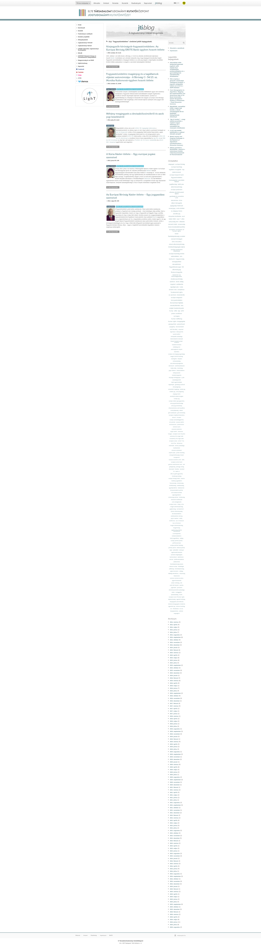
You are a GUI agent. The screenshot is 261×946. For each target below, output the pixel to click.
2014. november (175, 642)
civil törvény (174, 329)
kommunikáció (173, 557)
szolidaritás (179, 284)
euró (183, 216)
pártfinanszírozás (177, 543)
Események (81, 27)
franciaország (173, 483)
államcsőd (171, 469)
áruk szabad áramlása (176, 492)
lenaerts (183, 478)
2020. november (175, 782)
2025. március (174, 891)
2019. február (174, 739)
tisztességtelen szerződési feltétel (176, 180)
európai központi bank (177, 175)
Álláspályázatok (83, 39)
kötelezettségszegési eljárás (176, 247)
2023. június (173, 851)
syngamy (172, 326)
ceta (182, 305)
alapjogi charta (176, 394)
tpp (179, 310)
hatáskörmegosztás (176, 375)
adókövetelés (176, 561)
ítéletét (112, 58)
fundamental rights (176, 292)
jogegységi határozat (176, 205)
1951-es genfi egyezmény (176, 473)
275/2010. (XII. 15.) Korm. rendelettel (145, 140)
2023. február (174, 841)
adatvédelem (175, 256)
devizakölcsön (176, 264)
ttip (183, 169)
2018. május (173, 721)
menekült (182, 469)
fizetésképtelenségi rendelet (176, 236)
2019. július (173, 749)
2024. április (173, 866)
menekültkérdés (175, 305)
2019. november (175, 757)
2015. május (173, 658)
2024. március (174, 863)
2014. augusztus (175, 635)
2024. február (174, 861)
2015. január (174, 647)
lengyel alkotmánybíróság (176, 506)
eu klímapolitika (177, 533)
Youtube (80, 72)
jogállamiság (173, 184)
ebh (181, 582)
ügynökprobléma (173, 487)
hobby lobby (173, 368)
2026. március (174, 914)
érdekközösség (180, 485)
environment (180, 326)
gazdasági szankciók (180, 384)
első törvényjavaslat (121, 132)
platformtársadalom (179, 559)
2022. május (173, 823)
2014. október (174, 640)
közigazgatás (181, 321)
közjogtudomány (174, 611)
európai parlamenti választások (176, 250)
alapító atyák (172, 452)
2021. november (175, 810)
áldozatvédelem (180, 370)
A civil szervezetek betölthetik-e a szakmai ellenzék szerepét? (177, 132)
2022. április (173, 820)
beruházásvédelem (176, 513)
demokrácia (174, 200)
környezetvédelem (176, 300)
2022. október (174, 833)
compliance (180, 289)
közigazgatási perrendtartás (176, 601)
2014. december (175, 645)
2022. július (173, 828)
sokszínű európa (173, 566)
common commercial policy (176, 578)
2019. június (173, 746)
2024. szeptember (175, 876)
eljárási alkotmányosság (176, 511)
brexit (176, 233)
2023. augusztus (175, 853)
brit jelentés (172, 422)
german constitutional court (175, 464)
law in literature (180, 520)
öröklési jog (172, 391)
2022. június (173, 825)
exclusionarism (172, 424)
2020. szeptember (175, 780)
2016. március (174, 680)
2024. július (173, 871)
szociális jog (176, 213)
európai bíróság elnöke (174, 478)
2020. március (174, 764)
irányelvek (180, 329)
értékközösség (172, 485)
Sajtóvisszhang (82, 63)
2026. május (173, 919)
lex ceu (181, 608)
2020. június (173, 772)
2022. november (175, 835)
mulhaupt (181, 550)
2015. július (173, 663)
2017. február (174, 703)
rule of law (173, 443)
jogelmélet (173, 587)
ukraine (174, 417)
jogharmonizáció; (174, 571)
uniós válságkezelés (176, 502)
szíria (182, 504)
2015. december (175, 673)
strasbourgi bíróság (176, 279)
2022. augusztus (175, 830)
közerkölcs (176, 351)
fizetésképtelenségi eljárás (176, 564)
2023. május (173, 848)
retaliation (180, 431)
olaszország (182, 573)
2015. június (173, 660)
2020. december (175, 785)
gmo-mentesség (181, 412)
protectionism (180, 424)
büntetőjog (180, 368)
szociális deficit (176, 334)
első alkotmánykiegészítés (176, 363)
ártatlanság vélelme (173, 497)
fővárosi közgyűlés (176, 272)
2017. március (174, 706)
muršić (180, 594)
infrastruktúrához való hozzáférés (177, 408)
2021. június (173, 797)
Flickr (80, 75)
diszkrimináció (176, 172)
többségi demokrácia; (173, 573)
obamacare (171, 365)
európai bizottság (176, 167)
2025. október (174, 907)
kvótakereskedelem (176, 536)
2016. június (173, 688)
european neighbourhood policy (176, 415)
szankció (172, 281)
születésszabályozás (180, 365)
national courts (176, 426)
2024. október (174, 879)
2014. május (173, 627)
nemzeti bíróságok (176, 239)
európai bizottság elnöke (176, 253)
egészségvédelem (176, 495)
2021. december (175, 813)
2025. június (173, 899)
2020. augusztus (175, 777)
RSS (111, 935)
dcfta (183, 459)
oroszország (181, 224)
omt (184, 464)
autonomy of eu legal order (176, 436)
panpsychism (172, 324)
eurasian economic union (175, 459)
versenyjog (172, 208)
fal (174, 471)
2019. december (175, 759)
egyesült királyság (180, 599)
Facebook (81, 69)
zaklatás (181, 611)
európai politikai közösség (176, 545)
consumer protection (177, 429)
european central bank (176, 462)
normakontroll (180, 509)
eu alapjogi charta (176, 211)
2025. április (173, 894)
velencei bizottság (180, 606)
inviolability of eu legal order (177, 438)
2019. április (173, 744)
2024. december (175, 884)
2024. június (173, 869)
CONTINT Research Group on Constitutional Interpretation (87, 56)
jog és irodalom (174, 518)
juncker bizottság (180, 452)
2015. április (173, 655)
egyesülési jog (171, 606)
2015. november (175, 670)
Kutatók (125, 3)
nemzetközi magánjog (173, 389)
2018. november (175, 734)
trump (171, 310)
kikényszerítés (179, 331)
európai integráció (176, 297)
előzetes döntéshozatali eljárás (176, 192)
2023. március (174, 843)
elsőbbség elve (176, 347)
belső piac (181, 184)
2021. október (174, 808)
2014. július (173, 632)
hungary (170, 433)
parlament (179, 587)
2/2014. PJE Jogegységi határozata (145, 128)
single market (173, 431)
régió (171, 550)
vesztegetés (174, 358)
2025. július (173, 902)
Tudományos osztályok (85, 33)
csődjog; (181, 571)
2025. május (173, 897)
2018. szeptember (175, 731)
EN (178, 3)
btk (183, 267)
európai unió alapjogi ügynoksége (176, 354)
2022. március (174, 818)
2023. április (173, 846)
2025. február (174, 889)
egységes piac (174, 287)
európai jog (176, 398)
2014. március (174, 622)
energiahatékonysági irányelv (176, 455)
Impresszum (173, 51)
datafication (181, 557)
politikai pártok (172, 547)
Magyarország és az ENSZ (86, 60)
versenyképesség (174, 410)
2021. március (174, 790)
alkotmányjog (176, 269)
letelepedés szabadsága (176, 336)
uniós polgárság (180, 391)
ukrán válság (179, 281)
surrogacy (177, 316)
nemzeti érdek (172, 224)
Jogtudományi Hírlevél (85, 42)
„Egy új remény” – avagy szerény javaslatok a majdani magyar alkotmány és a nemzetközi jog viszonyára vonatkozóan (177, 123)
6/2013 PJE (130, 136)
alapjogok (171, 164)
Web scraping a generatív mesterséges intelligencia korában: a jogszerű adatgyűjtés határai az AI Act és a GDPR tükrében (177, 83)
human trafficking (176, 318)
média (173, 592)
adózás (181, 410)
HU (175, 3)
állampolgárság (176, 387)
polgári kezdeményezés (176, 308)
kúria (180, 200)
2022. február (174, 815)
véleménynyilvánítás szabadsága (177, 590)
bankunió (172, 259)
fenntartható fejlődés (176, 303)
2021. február (174, 787)
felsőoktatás (176, 608)
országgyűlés (178, 592)
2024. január (174, 858)
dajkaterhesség (172, 599)
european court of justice (179, 433)
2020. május (173, 769)
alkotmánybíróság (176, 187)
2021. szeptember (175, 805)
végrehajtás (171, 384)
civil (171, 608)
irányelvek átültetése (174, 216)
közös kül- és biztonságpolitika (176, 275)
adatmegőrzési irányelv (176, 349)
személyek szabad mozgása (176, 396)
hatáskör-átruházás (176, 344)
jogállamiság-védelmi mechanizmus (176, 531)
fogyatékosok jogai (175, 267)
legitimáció (173, 331)
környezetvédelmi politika (176, 490)
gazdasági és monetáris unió (177, 197)
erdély (180, 518)
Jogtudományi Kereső (85, 45)
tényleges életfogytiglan (175, 377)
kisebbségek (181, 566)
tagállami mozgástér (175, 169)
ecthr (182, 310)
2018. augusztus (175, 729)
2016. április (173, 683)
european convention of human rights (176, 230)
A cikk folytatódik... (113, 66)
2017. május (173, 711)
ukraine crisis (173, 289)
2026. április (173, 917)
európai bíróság (180, 164)
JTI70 (79, 78)
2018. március (174, 716)
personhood (181, 324)
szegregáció (177, 613)
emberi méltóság (175, 582)
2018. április (173, 719)
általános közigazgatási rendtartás (176, 604)
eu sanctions (172, 295)
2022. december (175, 838)
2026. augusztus (175, 927)
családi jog (182, 389)
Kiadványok (136, 3)
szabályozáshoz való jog (176, 516)
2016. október (174, 696)
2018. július (173, 726)
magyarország (180, 259)
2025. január (174, 886)
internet (171, 559)
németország (180, 483)
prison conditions (176, 313)
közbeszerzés (181, 487)
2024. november (175, 881)
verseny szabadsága (179, 445)
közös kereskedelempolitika (176, 227)
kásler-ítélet (172, 219)
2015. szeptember (175, 665)
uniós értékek (180, 208)
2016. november (175, 698)
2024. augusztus (175, 874)
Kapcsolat (148, 3)
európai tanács (173, 504)
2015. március (174, 652)
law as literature (177, 523)
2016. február (174, 678)
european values (173, 441)
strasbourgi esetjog (176, 476)
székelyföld (175, 550)
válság (178, 504)
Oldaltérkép (94, 935)
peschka (181, 585)
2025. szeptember (175, 904)
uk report (179, 417)
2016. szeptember (175, 693)
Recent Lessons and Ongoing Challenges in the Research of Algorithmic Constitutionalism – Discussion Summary (177, 141)
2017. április (173, 708)
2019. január (174, 736)
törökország (182, 497)
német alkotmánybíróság (176, 244)
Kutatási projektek (83, 36)
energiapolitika (176, 261)
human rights (172, 321)
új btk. (182, 377)
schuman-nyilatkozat (177, 450)
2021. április (173, 792)
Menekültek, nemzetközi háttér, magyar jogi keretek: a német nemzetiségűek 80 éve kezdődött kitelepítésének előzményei (177, 112)
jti (158, 3)
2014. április (173, 625)
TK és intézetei (82, 3)
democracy (179, 443)
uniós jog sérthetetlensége (176, 403)
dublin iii (177, 471)
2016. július (173, 691)
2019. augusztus (175, 752)
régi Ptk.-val (156, 138)
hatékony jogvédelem (176, 480)
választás (182, 221)
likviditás (177, 469)
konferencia (172, 520)
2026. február (174, 912)
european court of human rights (176, 597)
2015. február (174, 650)
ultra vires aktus (176, 241)
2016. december (175, 701)
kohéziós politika (181, 547)
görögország (172, 466)
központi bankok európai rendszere (177, 342)
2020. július (173, 774)
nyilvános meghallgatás (176, 554)
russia (181, 287)
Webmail (77, 935)
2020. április (173, 767)
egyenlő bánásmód (176, 580)
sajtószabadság (174, 594)
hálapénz (180, 358)
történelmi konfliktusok (176, 499)
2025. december (175, 909)
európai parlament (176, 189)
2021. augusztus (175, 802)
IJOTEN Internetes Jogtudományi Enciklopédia (88, 49)
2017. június (173, 714)
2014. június (173, 630)
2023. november (175, 856)
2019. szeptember (175, 754)
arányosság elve (173, 221)
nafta (175, 310)
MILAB (80, 53)
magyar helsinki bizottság (176, 356)
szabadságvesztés (176, 379)
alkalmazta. (147, 178)
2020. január (174, 762)
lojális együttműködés (176, 382)
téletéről (149, 170)
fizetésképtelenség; (179, 568)
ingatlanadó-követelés (176, 552)
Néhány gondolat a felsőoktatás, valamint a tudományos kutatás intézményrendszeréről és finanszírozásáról (177, 151)
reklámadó (171, 445)
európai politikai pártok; (176, 540)
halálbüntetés (176, 448)
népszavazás (177, 575)
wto (181, 256)
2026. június (173, 922)
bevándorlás (181, 295)
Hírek (79, 25)
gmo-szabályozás (172, 412)
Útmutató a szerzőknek (177, 48)
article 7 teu (181, 441)
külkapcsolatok (176, 372)
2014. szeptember (175, 637)
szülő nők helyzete (174, 585)
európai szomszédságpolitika (177, 419)
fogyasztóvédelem (176, 177)
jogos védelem (172, 370)
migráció (173, 284)
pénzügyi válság (180, 466)
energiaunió (177, 457)
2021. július (173, 800)
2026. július (173, 924)
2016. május (173, 686)
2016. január (174, 675)
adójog (181, 538)
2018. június (173, 724)
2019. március (174, 741)
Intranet (85, 935)
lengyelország (176, 527)
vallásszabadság (176, 361)
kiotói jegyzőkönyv (174, 538)
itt (145, 173)
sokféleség (171, 568)
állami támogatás (176, 203)
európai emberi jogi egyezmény (176, 401)
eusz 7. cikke (180, 219)
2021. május (173, 795)
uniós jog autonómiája (176, 405)
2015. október (174, 668)
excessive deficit (180, 422)
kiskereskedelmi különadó (176, 338)
